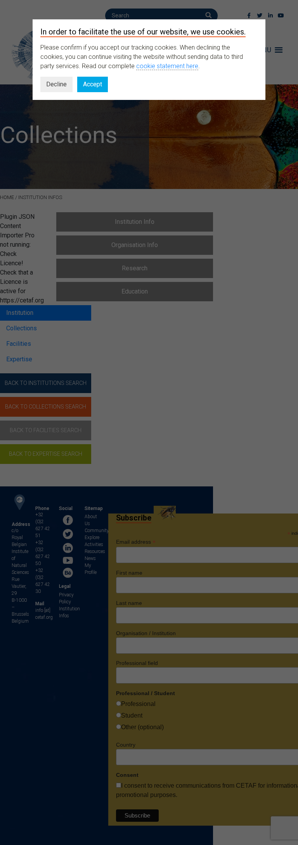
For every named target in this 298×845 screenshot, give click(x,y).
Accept (92, 84)
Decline (56, 84)
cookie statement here (167, 66)
